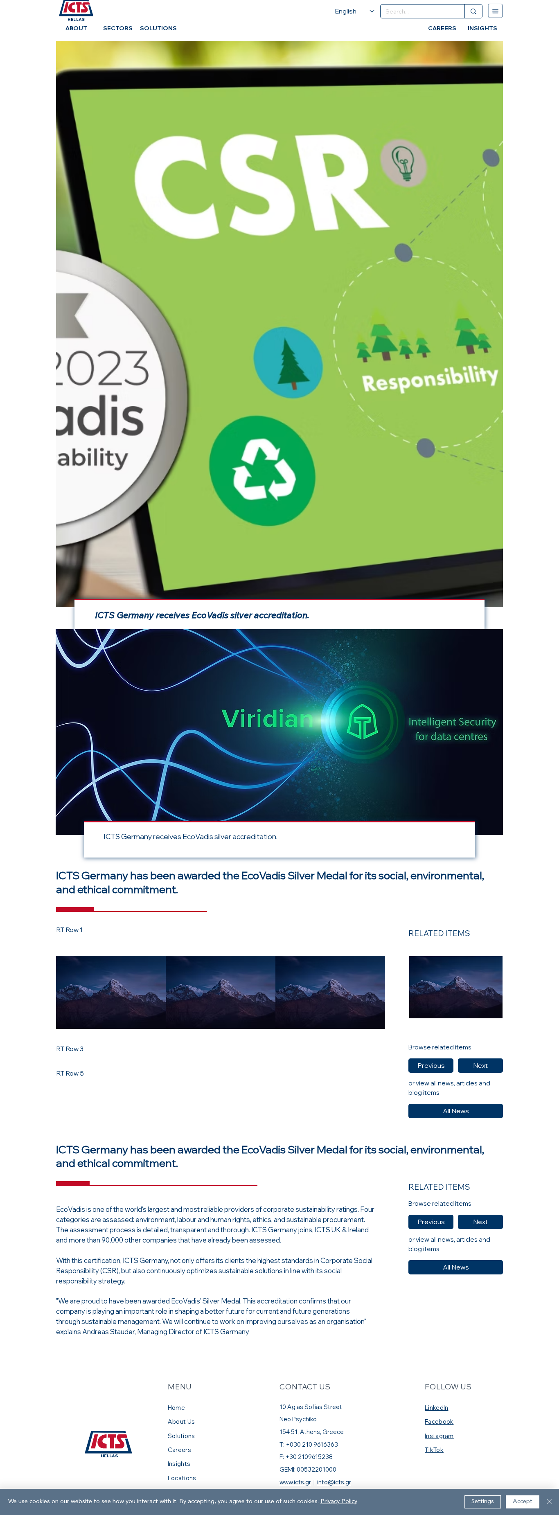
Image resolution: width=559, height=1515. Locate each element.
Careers (179, 1450)
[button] (430, 1065)
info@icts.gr (334, 1482)
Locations (182, 1478)
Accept (522, 1502)
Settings (482, 1502)
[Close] (549, 1501)
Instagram (439, 1436)
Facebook (439, 1421)
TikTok (434, 1450)
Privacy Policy (338, 1502)
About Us (181, 1421)
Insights (179, 1464)
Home (177, 1407)
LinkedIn (436, 1407)
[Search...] (473, 11)
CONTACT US (305, 1386)
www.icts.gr (295, 1482)
